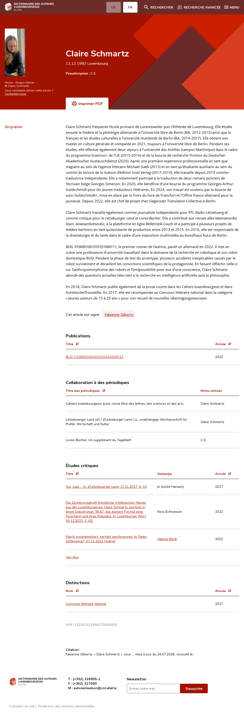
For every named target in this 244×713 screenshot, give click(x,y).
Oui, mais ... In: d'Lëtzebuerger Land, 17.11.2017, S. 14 (106, 486)
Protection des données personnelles (66, 706)
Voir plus (72, 557)
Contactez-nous (15, 93)
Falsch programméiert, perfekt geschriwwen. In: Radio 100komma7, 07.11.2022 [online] (106, 538)
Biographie (13, 127)
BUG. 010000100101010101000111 (94, 356)
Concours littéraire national (86, 603)
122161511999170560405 (96, 624)
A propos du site (22, 706)
